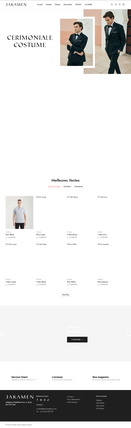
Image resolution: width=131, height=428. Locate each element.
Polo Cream (40, 235)
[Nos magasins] (89, 377)
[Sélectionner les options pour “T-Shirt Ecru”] (106, 226)
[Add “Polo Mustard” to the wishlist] (116, 273)
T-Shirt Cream (11, 282)
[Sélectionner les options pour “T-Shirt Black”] (45, 273)
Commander (76, 339)
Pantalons (67, 186)
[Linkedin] (41, 400)
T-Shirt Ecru (102, 235)
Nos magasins (101, 377)
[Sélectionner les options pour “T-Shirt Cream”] (14, 273)
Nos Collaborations (73, 399)
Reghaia (99, 400)
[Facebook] (37, 400)
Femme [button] (57, 4)
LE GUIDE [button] (88, 4)
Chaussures (78, 186)
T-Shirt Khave (72, 235)
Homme (8, 232)
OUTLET (78, 4)
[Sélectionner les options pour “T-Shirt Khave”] (75, 226)
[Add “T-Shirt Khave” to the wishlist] (86, 226)
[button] (2, 44)
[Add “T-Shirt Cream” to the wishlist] (24, 273)
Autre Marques (72, 402)
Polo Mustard (103, 282)
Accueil (39, 4)
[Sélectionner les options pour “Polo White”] (14, 226)
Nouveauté (68, 4)
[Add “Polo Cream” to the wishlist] (55, 226)
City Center (100, 406)
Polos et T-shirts (54, 186)
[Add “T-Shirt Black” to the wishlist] (55, 273)
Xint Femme (100, 408)
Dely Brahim (100, 403)
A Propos (70, 397)
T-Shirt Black (41, 282)
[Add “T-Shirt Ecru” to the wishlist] (116, 226)
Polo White (10, 235)
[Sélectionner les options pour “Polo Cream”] (45, 226)
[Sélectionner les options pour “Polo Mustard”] (106, 273)
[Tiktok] (48, 400)
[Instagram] (44, 400)
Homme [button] (48, 4)
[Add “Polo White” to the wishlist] (24, 226)
